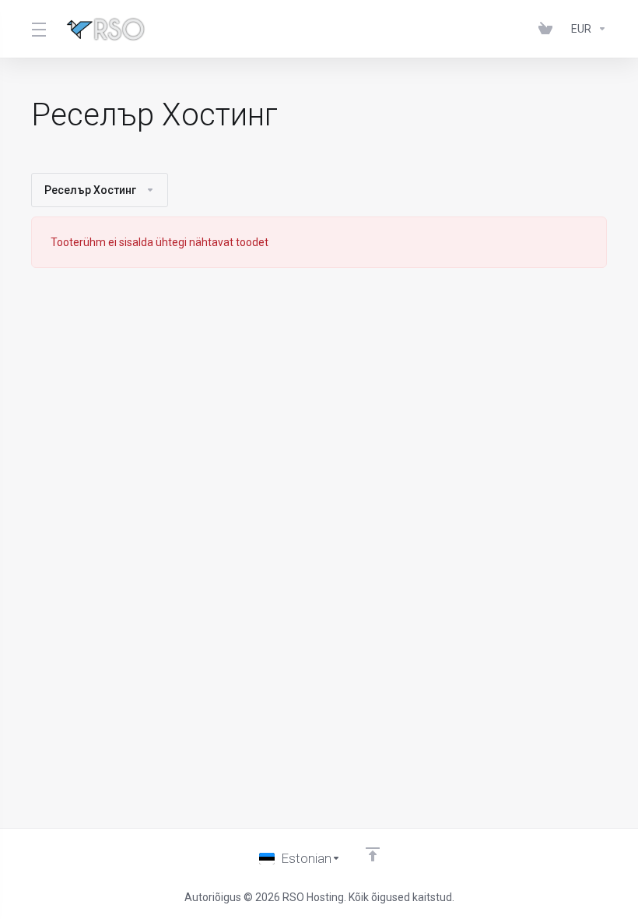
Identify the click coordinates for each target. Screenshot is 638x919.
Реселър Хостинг (90, 190)
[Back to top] (372, 854)
